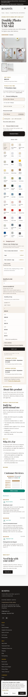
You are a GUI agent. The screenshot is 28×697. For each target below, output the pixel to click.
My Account (4, 661)
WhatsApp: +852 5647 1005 (8, 613)
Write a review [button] (14, 491)
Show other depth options (9, 121)
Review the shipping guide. (14, 380)
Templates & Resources (7, 648)
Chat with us (8, 571)
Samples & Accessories (7, 630)
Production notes (7, 265)
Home (3, 12)
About (3, 677)
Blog (3, 680)
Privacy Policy (5, 669)
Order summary (8, 342)
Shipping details (19, 92)
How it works (7, 263)
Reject (14, 693)
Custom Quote (5, 664)
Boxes (7, 12)
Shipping (4, 650)
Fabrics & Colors (5, 632)
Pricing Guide (4, 637)
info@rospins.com (5, 611)
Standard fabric (14, 133)
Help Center (4, 643)
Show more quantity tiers (11, 339)
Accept (22, 693)
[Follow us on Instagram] (3, 618)
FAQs (3, 653)
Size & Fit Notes (8, 106)
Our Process (4, 635)
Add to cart (14, 349)
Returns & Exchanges (6, 666)
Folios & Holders (5, 627)
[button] (5, 34)
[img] (6, 499)
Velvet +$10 (14, 139)
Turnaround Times (6, 645)
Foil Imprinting (4, 655)
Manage (6, 693)
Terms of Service (5, 671)
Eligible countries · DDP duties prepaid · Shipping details (12, 4)
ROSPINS (5, 591)
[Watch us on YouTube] (6, 618)
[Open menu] (24, 8)
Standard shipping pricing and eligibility (13, 345)
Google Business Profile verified (9, 602)
